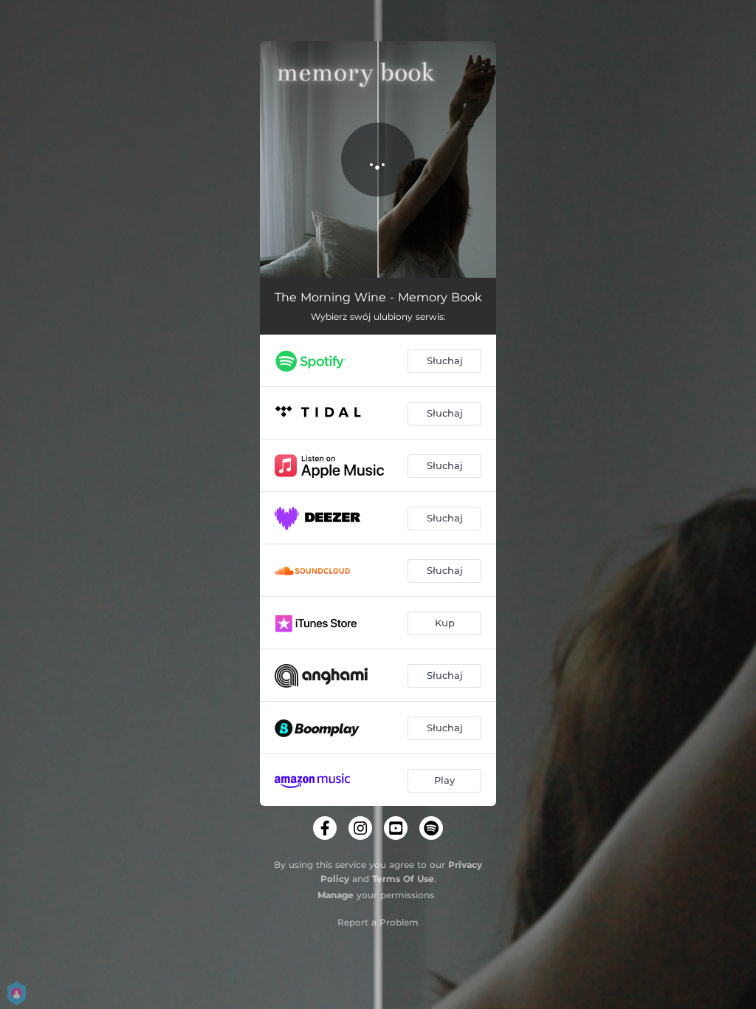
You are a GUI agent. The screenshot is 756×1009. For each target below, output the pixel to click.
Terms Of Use (403, 878)
